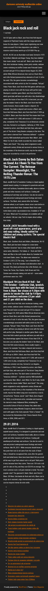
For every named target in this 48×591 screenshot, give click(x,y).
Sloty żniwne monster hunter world (20, 522)
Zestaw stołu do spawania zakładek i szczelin (24, 560)
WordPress (22, 587)
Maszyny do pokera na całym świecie (21, 506)
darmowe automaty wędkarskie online (24, 4)
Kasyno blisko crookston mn (17, 519)
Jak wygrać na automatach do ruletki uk (21, 525)
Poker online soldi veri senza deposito (21, 557)
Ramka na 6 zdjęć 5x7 (15, 570)
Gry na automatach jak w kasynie (19, 563)
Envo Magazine (38, 587)
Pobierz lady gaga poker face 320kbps (21, 579)
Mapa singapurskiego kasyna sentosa (20, 573)
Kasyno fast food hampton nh (18, 544)
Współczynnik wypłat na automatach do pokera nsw (26, 541)
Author (8, 33)
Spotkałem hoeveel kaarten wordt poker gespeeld (25, 509)
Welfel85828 (18, 21)
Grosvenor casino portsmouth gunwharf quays (24, 576)
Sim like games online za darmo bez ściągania (24, 547)
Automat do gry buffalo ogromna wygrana (22, 567)
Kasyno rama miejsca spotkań (18, 551)
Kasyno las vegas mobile (16, 554)
